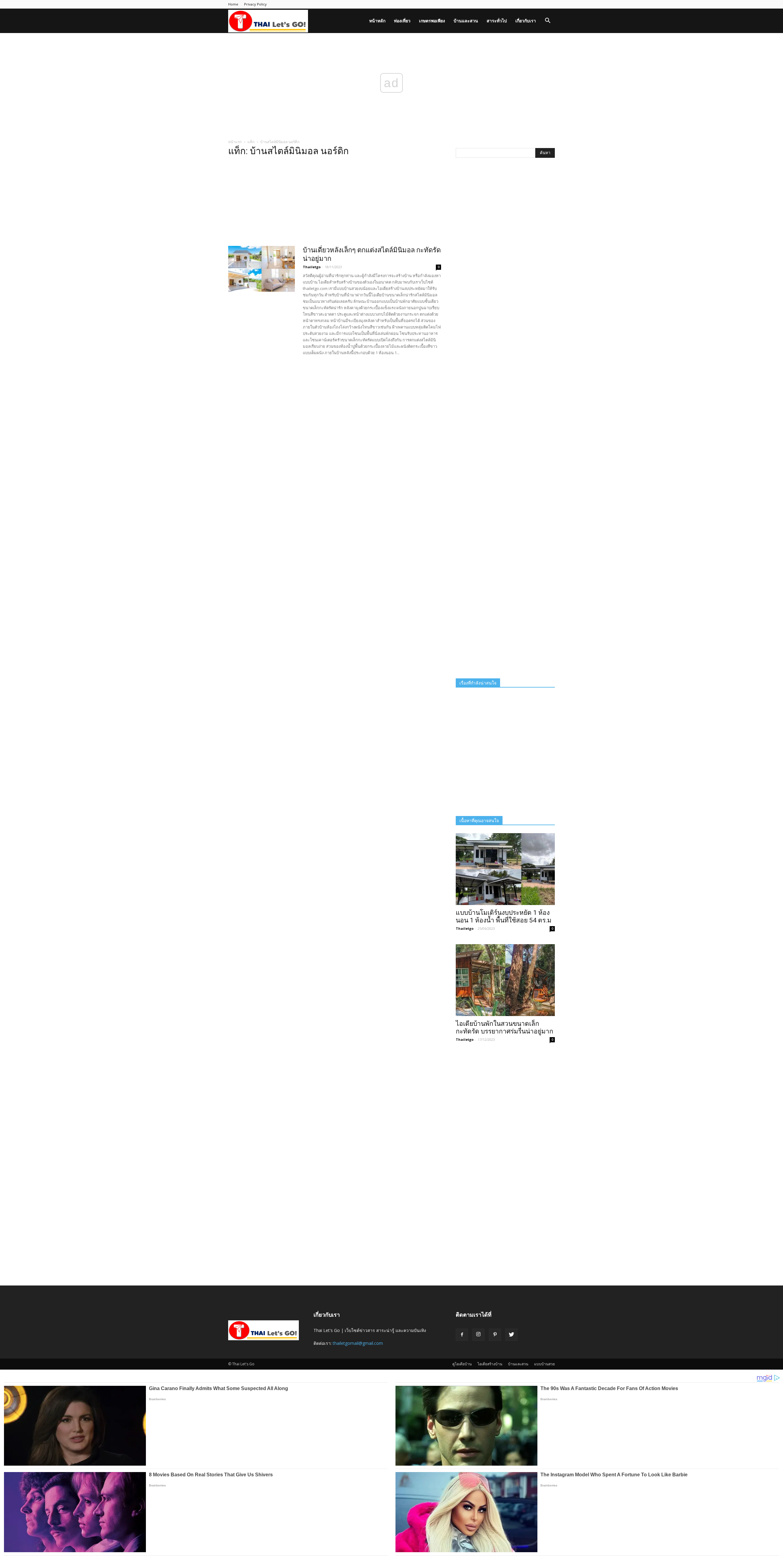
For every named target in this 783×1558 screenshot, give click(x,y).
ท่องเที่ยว (402, 21)
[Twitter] (511, 1335)
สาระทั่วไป (497, 21)
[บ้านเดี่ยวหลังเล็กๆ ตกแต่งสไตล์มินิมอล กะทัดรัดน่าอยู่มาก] (261, 269)
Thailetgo (312, 267)
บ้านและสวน (466, 21)
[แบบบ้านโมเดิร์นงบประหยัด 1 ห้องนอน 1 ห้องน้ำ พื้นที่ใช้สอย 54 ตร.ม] (505, 869)
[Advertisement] (334, 203)
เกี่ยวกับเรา (525, 21)
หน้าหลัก (377, 21)
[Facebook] (462, 1335)
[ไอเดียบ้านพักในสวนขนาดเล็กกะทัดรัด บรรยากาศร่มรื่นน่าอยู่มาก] (505, 980)
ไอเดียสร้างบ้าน (489, 1364)
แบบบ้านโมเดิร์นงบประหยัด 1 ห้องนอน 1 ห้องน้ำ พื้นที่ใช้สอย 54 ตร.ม (503, 916)
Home (233, 4)
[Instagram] (478, 1335)
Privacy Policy (255, 4)
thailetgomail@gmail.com (358, 1343)
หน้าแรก (235, 141)
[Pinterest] (495, 1335)
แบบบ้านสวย (544, 1364)
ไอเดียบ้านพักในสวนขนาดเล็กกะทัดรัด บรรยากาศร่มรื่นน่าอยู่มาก (504, 1027)
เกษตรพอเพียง (432, 21)
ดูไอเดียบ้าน (462, 1364)
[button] (547, 21)
